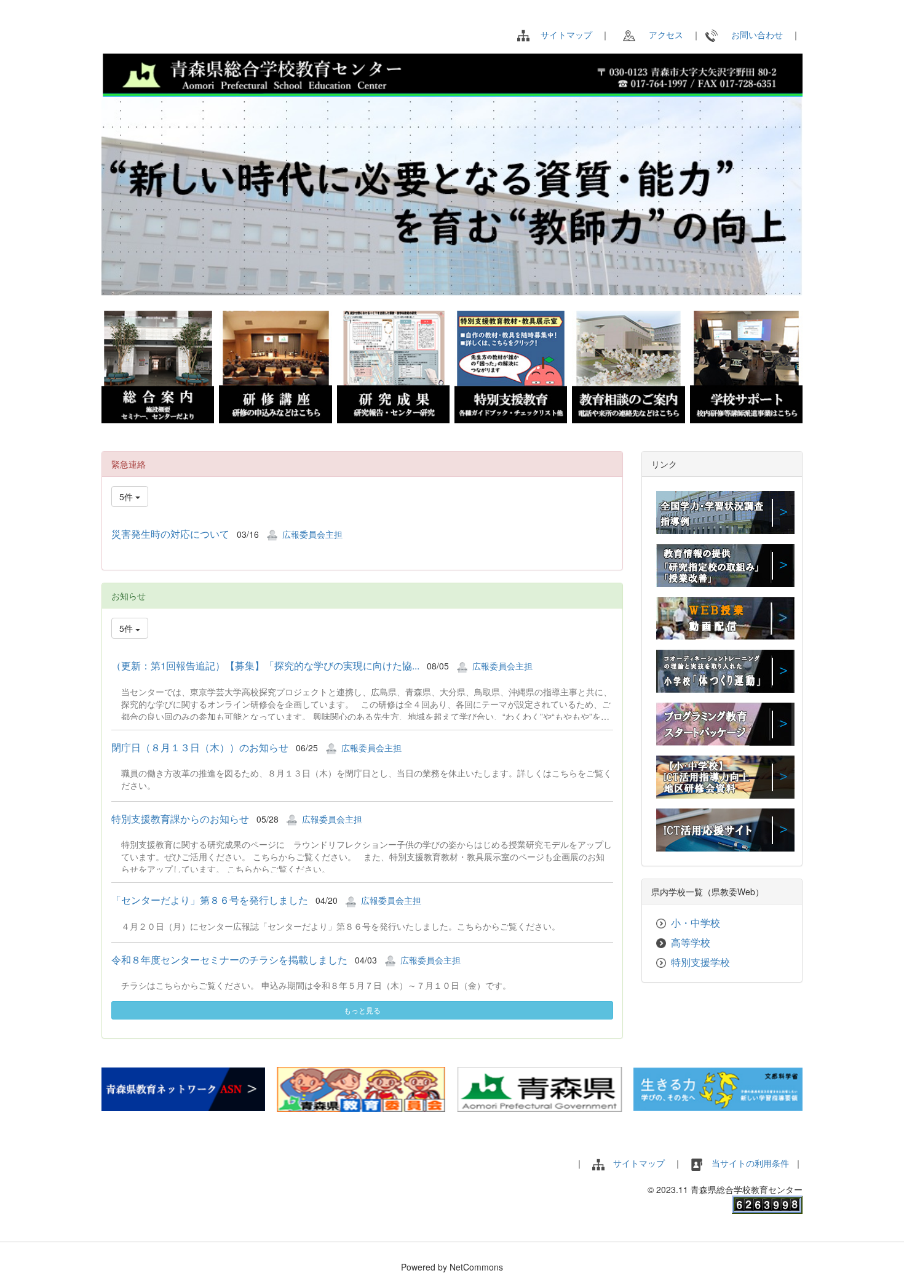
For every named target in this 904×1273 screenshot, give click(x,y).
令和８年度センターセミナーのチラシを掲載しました (229, 959)
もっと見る (362, 1010)
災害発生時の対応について (170, 534)
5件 (127, 496)
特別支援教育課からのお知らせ (180, 819)
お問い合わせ (753, 34)
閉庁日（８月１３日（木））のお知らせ (199, 747)
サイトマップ (566, 34)
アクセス (661, 34)
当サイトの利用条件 (751, 1163)
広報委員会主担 (312, 534)
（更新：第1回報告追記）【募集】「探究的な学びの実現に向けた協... (265, 665)
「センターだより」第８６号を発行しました (209, 900)
